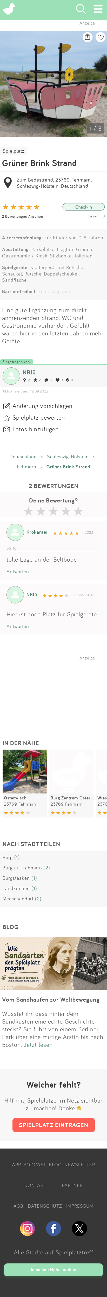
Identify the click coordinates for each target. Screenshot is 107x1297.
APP (16, 1164)
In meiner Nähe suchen (53, 1270)
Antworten (17, 571)
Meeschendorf (18, 898)
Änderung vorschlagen (42, 406)
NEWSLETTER (79, 1164)
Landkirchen (16, 888)
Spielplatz (13, 151)
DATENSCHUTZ (45, 1206)
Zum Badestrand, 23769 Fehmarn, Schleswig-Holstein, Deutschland (54, 183)
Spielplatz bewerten (38, 417)
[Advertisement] (56, 693)
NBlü (29, 372)
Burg (8, 857)
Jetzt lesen (38, 1044)
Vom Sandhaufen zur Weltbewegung (51, 999)
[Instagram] (27, 1234)
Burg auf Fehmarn (22, 867)
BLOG (55, 1164)
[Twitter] (79, 1234)
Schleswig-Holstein (68, 456)
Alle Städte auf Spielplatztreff (53, 1252)
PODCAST (35, 1164)
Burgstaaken (16, 878)
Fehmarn (26, 466)
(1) (17, 857)
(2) (47, 867)
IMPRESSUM (79, 1206)
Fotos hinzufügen (35, 429)
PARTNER (72, 1185)
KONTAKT (35, 1185)
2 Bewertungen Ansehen (22, 216)
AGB (18, 1206)
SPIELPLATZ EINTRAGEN (53, 1125)
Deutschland (23, 456)
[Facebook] (53, 1234)
